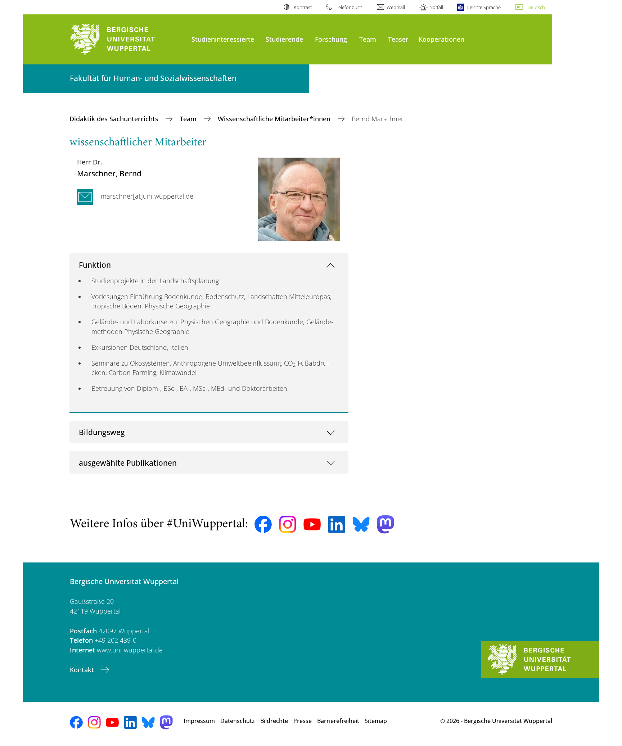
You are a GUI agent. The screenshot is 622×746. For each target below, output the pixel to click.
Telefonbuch (349, 7)
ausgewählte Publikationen (128, 462)
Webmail (396, 7)
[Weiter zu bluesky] (361, 524)
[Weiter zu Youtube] (312, 524)
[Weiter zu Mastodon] (385, 524)
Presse (302, 721)
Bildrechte (274, 721)
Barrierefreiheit (338, 721)
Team (367, 39)
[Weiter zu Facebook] (263, 524)
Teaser (398, 39)
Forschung (331, 39)
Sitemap (376, 721)
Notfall (436, 7)
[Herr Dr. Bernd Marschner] (299, 198)
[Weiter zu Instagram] (287, 524)
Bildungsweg (102, 432)
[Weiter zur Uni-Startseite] (127, 39)
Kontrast (302, 7)
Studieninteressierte (222, 39)
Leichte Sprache (484, 7)
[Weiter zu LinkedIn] (336, 524)
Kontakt (83, 669)
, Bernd (109, 173)
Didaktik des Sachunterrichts (114, 118)
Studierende (284, 39)
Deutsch (536, 7)
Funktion (95, 265)
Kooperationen (441, 39)
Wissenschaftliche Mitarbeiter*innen (275, 118)
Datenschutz (237, 721)
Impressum (199, 721)
